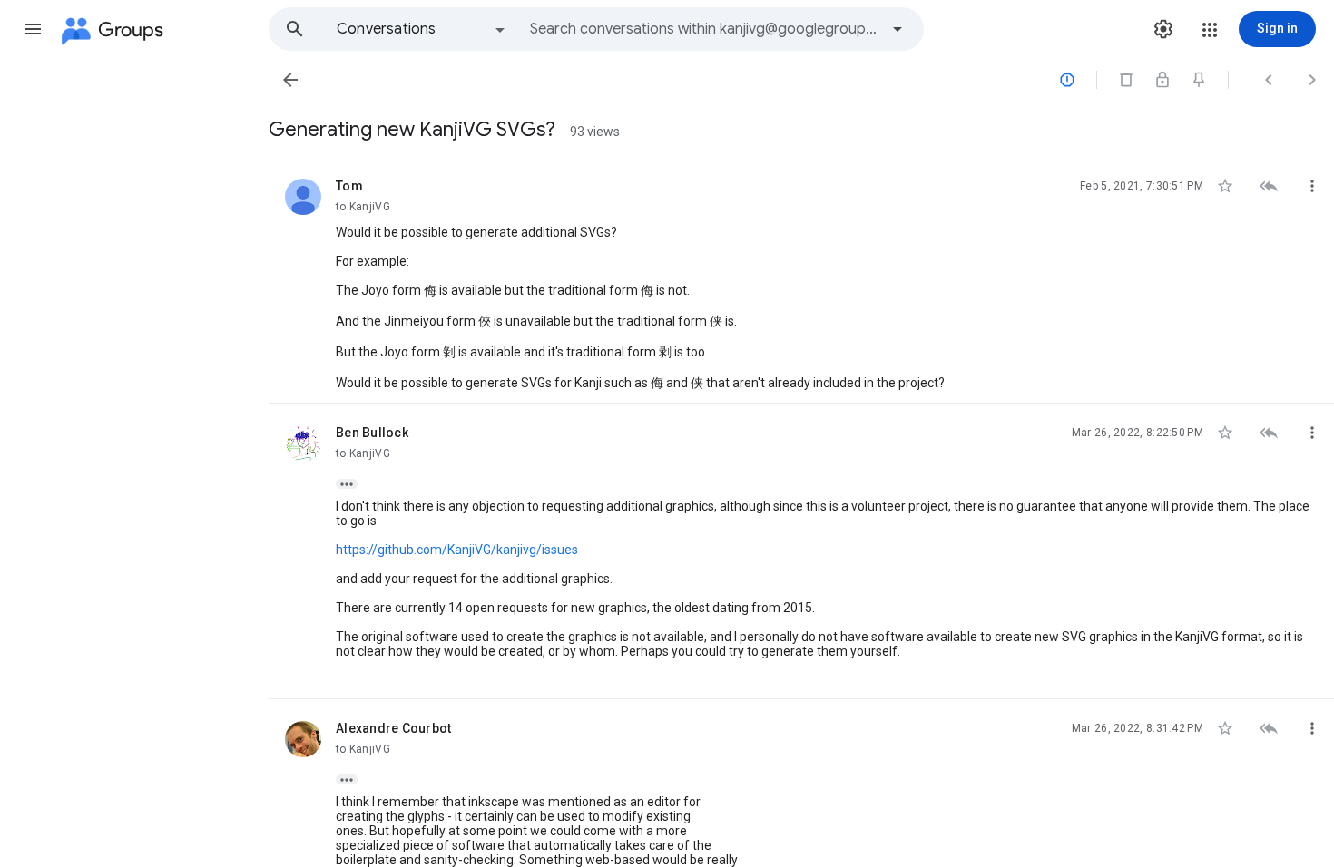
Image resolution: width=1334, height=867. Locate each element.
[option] (422, 29)
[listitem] (801, 280)
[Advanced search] (897, 29)
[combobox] (704, 29)
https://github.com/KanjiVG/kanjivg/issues (457, 549)
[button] (32, 29)
